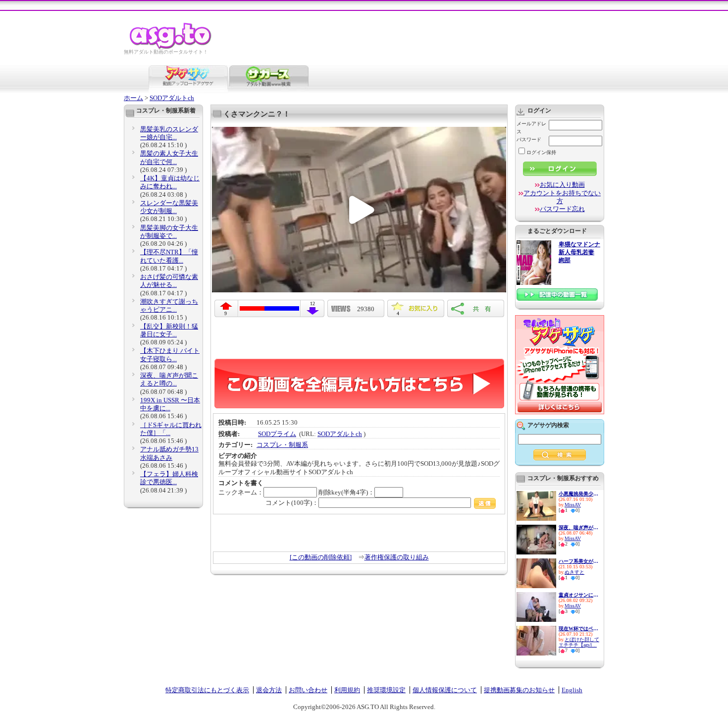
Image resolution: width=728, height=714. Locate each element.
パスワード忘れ (562, 209)
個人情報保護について (445, 690)
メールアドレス (531, 127)
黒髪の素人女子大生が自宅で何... (169, 157)
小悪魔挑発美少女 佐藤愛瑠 (578, 493)
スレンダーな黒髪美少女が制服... (169, 207)
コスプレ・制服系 (282, 444)
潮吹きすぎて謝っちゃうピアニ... (169, 305)
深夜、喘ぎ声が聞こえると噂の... (169, 379)
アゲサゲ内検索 (548, 425)
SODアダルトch (172, 98)
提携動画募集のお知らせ (519, 690)
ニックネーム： (240, 492)
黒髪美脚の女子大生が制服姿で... (169, 231)
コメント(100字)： (291, 502)
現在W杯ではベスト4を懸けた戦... (578, 628)
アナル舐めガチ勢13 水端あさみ (169, 453)
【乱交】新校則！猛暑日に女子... (169, 330)
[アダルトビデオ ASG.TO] (171, 47)
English (572, 690)
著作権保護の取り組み (396, 557)
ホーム (133, 98)
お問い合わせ (308, 690)
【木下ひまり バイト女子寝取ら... (170, 354)
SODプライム (277, 434)
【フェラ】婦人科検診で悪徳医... (169, 478)
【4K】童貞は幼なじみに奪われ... (170, 182)
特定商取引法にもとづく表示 (207, 690)
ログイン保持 (541, 152)
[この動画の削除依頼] (321, 557)
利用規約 (347, 690)
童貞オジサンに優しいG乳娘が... (578, 595)
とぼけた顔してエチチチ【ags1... (579, 642)
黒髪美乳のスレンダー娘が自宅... (169, 133)
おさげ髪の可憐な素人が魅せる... (169, 280)
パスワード (529, 139)
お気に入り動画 (562, 184)
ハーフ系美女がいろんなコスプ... (578, 561)
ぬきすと (574, 572)
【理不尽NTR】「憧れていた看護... (169, 256)
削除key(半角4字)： (346, 492)
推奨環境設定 (386, 690)
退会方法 (269, 690)
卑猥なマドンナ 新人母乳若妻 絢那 (579, 252)
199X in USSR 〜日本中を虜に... (170, 404)
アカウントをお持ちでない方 (562, 197)
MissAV (573, 504)
